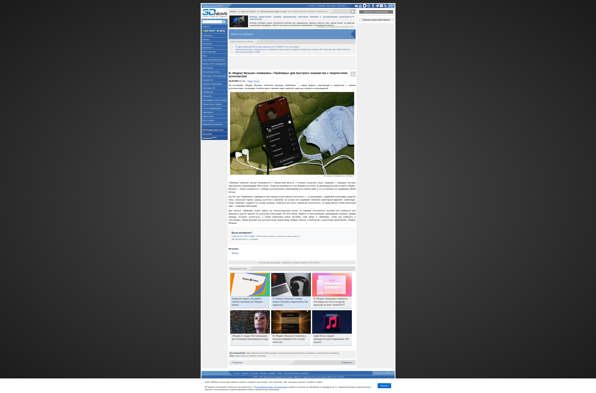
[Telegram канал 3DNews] (377, 6)
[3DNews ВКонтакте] (356, 6)
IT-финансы (207, 36)
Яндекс (235, 253)
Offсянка (206, 40)
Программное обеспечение (214, 100)
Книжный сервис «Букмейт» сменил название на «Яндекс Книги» (247, 301)
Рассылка (331, 6)
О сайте (312, 6)
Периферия (207, 92)
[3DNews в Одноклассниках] (373, 6)
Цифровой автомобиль (212, 124)
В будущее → (348, 363)
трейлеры (261, 356)
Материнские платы (211, 72)
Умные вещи (207, 116)
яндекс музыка (241, 356)
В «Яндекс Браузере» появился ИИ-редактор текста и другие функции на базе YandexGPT (331, 301)
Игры (204, 56)
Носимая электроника (212, 84)
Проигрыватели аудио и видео (273, 11)
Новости (206, 26)
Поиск (279, 373)
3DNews (233, 11)
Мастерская (207, 68)
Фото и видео (208, 120)
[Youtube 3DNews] (360, 6)
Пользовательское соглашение (296, 373)
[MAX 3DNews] (365, 6)
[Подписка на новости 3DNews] (381, 6)
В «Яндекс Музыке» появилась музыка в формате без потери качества (289, 339)
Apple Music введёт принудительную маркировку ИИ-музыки (332, 339)
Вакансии (209, 138)
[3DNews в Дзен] (369, 6)
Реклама (321, 6)
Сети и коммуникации (211, 108)
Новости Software (248, 11)
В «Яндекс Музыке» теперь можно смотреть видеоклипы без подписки (290, 301)
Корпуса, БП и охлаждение (214, 64)
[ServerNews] (214, 31)
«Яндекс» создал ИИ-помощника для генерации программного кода (250, 337)
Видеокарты (207, 48)
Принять (384, 385)
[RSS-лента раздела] (353, 11)
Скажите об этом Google (243, 236)
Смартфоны (207, 112)
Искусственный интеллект (214, 60)
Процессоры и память (212, 104)
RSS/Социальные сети (212, 130)
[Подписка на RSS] (386, 6)
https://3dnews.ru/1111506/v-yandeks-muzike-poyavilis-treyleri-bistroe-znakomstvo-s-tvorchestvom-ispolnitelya (292, 353)
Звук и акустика (209, 52)
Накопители (207, 80)
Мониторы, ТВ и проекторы (214, 76)
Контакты (341, 6)
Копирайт (272, 373)
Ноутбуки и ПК (208, 88)
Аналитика (207, 44)
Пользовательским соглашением (270, 387)
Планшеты (207, 96)
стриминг (252, 356)
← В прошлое (236, 363)
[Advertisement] (292, 63)
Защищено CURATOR (384, 373)
